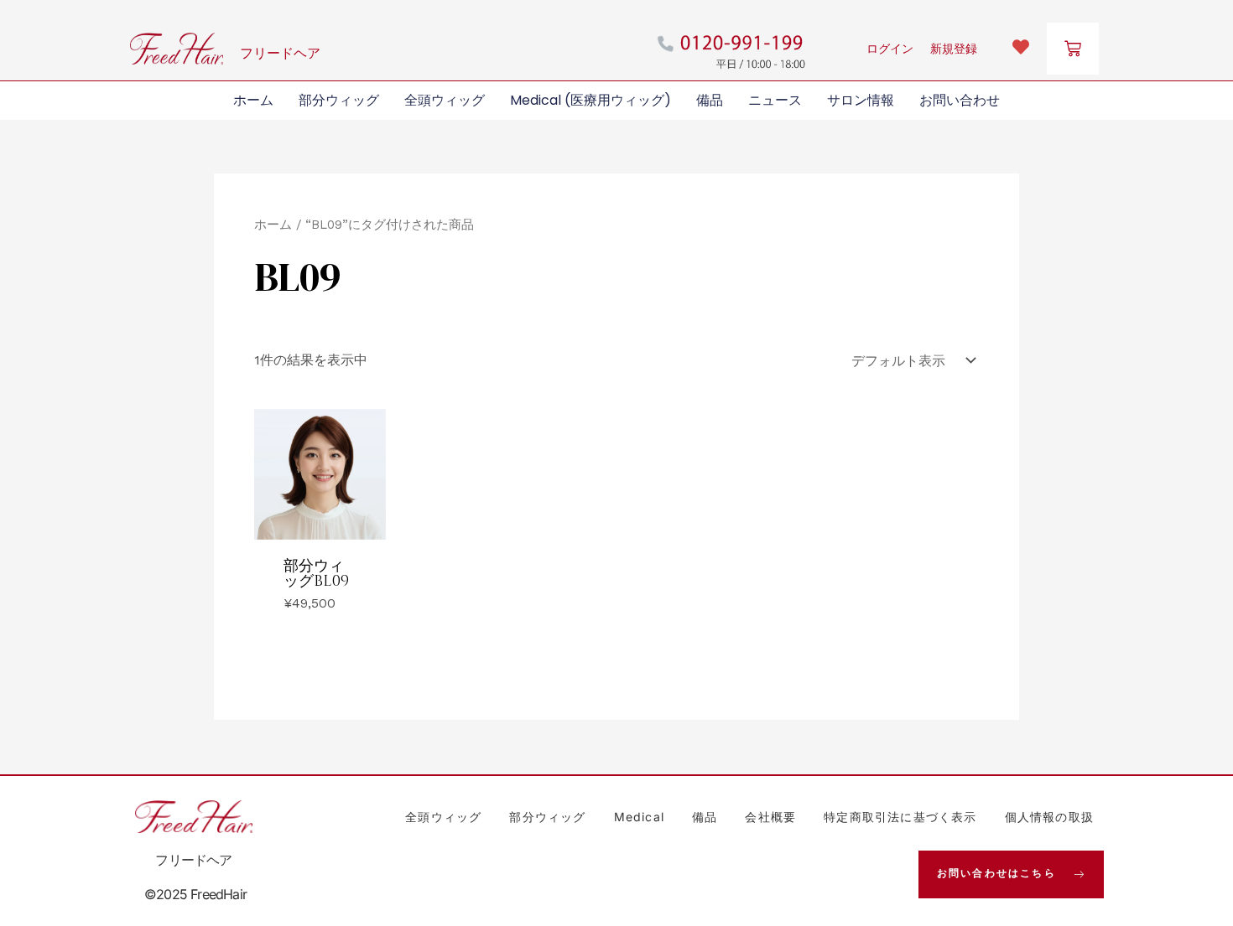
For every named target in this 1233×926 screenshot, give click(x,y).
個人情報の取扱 (1049, 817)
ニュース (775, 100)
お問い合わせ (959, 100)
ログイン (889, 48)
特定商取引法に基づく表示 (900, 817)
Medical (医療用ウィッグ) (590, 100)
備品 (709, 100)
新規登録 (953, 48)
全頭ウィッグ (444, 100)
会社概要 (770, 817)
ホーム (253, 100)
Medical (639, 817)
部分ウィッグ (339, 100)
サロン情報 (860, 100)
